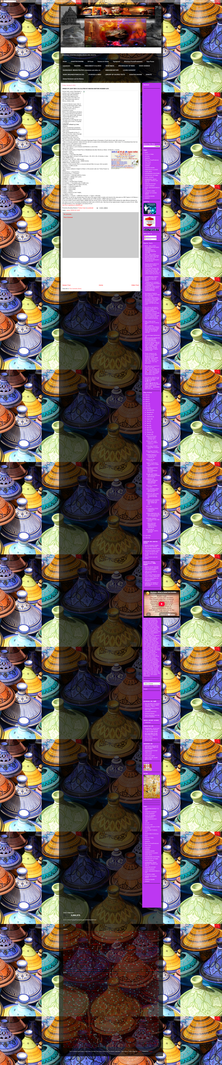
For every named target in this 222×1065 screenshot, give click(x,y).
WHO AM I (124, 1040)
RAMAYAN (144, 1008)
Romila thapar (104, 1012)
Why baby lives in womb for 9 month (146, 1040)
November (149, 412)
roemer (68, 210)
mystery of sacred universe (142, 997)
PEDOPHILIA (154, 1002)
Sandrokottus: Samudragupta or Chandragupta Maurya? (98, 1014)
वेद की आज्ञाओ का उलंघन (87, 1046)
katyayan (155, 985)
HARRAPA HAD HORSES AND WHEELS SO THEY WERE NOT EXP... (152, 502)
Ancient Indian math (81, 939)
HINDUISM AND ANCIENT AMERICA (76, 972)
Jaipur (150, 982)
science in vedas (149, 1015)
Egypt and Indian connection (107, 960)
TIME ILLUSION (125, 1028)
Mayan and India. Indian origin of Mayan (121, 994)
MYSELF (125, 997)
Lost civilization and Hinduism (126, 990)
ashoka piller (154, 943)
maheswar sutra (135, 992)
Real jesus (87, 1011)
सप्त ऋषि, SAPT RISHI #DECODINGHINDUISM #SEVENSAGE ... (153, 476)
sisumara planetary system (152, 1018)
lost (156, 989)
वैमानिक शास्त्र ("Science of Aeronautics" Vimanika (117, 1046)
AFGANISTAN (125, 934)
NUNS (116, 1000)
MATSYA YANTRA (73, 994)
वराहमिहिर (66, 1046)
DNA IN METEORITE (130, 959)
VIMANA (115, 1039)
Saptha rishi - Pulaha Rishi (75, 1015)
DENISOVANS (88, 959)
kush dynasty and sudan (111, 988)
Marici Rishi (112, 993)
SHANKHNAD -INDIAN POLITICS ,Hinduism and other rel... (82, 70)
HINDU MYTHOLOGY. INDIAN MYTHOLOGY (87, 970)
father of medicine (92, 961)
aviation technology (82, 946)
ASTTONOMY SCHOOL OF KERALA (112, 945)
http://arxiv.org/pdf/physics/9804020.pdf (72, 205)
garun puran (156, 963)
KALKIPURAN (85, 985)
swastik (116, 1024)
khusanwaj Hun (97, 986)
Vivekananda (154, 1039)
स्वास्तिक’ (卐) (82, 1047)
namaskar (152, 997)
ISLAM (102, 982)
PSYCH (73, 1007)
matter (81, 994)
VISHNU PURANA (146, 1039)
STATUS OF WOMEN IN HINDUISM (118, 1022)
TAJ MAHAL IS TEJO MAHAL (139, 1024)
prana (94, 1005)
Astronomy (87, 945)
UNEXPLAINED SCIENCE (69, 1031)
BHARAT (111, 948)
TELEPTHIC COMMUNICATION (70, 1026)
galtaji (141, 963)
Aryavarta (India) (138, 943)
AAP (156, 932)
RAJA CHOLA (83, 1008)
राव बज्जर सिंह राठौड (151, 1044)
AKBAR (69, 935)
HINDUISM (147, 722)
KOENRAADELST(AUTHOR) (152, 173)
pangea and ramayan (92, 1002)
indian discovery (139, 978)
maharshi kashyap (114, 992)
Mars (125, 993)
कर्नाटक (150, 1042)
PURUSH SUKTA (87, 1007)
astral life (69, 945)
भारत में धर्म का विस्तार (103, 1044)
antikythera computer (153, 942)
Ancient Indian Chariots (128, 938)
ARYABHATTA (109, 943)
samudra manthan (153, 1012)
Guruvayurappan (150, 965)
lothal (66, 992)
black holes (65, 951)
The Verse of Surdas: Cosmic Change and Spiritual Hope (152, 551)
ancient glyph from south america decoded (111, 936)
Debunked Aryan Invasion (139, 957)
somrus (143, 1019)
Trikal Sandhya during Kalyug (152, 548)
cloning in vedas (153, 955)
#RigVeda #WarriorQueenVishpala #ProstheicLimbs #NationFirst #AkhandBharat (88, 931)
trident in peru (101, 1030)
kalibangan (70, 985)
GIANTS (122, 964)
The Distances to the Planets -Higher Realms (147, 1026)
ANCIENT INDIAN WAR (81, 940)
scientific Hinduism (80, 1016)
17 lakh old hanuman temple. (104, 932)
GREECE (100, 965)
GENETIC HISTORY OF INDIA (111, 964)
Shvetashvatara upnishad (89, 1018)
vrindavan (73, 1040)
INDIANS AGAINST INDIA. (145, 979)
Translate (155, 685)
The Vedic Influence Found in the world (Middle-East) (142, 1027)
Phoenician (96, 1004)
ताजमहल (93, 1043)
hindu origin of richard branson (106, 970)
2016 (146, 406)
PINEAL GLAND (114, 1004)
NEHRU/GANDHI (146, 998)
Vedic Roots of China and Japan (129, 1038)
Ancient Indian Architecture (151, 833)
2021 (146, 395)
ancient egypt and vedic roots (70, 936)
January (149, 434)
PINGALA (121, 1004)
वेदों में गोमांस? (101, 1046)
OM (148, 1000)
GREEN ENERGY (108, 965)
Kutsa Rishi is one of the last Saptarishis (127, 988)
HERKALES (155, 967)
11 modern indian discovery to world (150, 931)
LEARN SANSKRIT (129, 70)
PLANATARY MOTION (133, 1004)
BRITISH (103, 952)
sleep (95, 1019)
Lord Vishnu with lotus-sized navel (146, 989)
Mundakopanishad (106, 997)
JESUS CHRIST (98, 983)
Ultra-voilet (155, 1030)
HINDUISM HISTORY (112, 70)
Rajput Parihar (98, 1008)
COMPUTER (109, 956)
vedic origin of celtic (101, 1038)
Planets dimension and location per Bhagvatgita (151, 354)
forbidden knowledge (131, 961)
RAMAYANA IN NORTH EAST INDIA (100, 1009)
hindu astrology (94, 968)
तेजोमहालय (98, 1043)
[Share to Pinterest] (107, 208)
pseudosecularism (67, 1007)
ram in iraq (119, 1008)
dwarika (65, 960)
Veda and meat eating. (80, 1034)
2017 (146, 403)
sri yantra (82, 1022)
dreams (137, 959)
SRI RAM (143, 1020)
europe (144, 960)
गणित (81, 1043)
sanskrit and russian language (130, 1014)
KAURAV (72, 986)
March (148, 430)
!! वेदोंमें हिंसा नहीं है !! (66, 931)
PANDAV (85, 1002)
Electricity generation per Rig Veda (135, 960)
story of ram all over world (132, 1022)
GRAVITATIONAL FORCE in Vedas (77, 965)
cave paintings (129, 953)
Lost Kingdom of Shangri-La (153, 990)
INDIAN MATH (88, 979)
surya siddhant (122, 1023)
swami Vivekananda (100, 1024)
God (127, 964)
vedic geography (68, 1038)
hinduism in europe (88, 974)
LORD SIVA (133, 989)
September (150, 416)
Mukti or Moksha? (92, 997)
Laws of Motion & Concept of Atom (80, 989)
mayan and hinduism (93, 994)
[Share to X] (103, 208)
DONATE (149, 74)
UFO (145, 1030)
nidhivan (82, 1000)
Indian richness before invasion (123, 979)
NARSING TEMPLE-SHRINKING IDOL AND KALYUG (152, 520)
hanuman (70, 967)
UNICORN (80, 1031)
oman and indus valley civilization (77, 1001)
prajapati (89, 1005)
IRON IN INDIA (152, 981)
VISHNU (131, 1039)
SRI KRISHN (126, 1020)
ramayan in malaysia (154, 1008)
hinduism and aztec (91, 972)
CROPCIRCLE (94, 957)
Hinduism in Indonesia (100, 974)
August (149, 419)
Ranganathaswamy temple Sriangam (118, 1009)
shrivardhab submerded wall (69, 1018)
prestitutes (155, 1005)
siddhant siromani (100, 1018)
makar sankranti (144, 992)
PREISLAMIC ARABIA (145, 1005)
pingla (126, 1004)
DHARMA (77, 66)
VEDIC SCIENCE (144, 66)
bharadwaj (104, 948)
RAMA (124, 1008)
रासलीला (157, 1044)
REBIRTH (93, 1011)
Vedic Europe (156, 1036)
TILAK (118, 1028)
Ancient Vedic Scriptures (151, 830)
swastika (121, 1024)
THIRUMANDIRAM (86, 1028)
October (149, 414)
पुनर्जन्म (115, 1043)
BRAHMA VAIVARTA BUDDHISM (116, 951)
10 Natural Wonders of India (111, 931)
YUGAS (110, 1042)
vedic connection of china (88, 1036)
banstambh (129, 946)
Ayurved (147, 822)
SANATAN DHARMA (79, 1014)
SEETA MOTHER (96, 1016)
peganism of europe (68, 1004)
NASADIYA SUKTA (93, 998)
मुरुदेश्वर (137, 1044)
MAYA (85, 994)
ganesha (145, 963)
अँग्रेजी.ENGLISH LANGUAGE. (137, 1042)
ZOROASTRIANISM (123, 1042)
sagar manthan (112, 1012)
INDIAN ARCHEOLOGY (151, 819)
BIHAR (145, 949)
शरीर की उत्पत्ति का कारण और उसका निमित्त (137, 1046)
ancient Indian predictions (152, 939)
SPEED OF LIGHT (75, 210)
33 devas (136, 932)
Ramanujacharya (130, 1008)
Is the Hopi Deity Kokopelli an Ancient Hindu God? (78, 982)
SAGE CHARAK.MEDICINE (133, 1012)
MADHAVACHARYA (73, 992)
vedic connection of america (151, 1034)
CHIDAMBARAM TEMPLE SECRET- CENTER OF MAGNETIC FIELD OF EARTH (151, 278)
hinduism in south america (145, 974)
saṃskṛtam (66, 66)
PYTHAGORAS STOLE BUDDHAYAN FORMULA (152, 510)
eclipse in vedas (77, 960)
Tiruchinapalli (154, 1028)
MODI (132, 996)
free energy (70, 963)
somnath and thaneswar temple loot (131, 1019)
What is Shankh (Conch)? (105, 1040)
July (148, 421)
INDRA (115, 981)
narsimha (75, 998)
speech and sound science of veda (75, 1020)
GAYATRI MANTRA (84, 964)
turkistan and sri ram (134, 1030)
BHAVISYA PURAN (67, 949)
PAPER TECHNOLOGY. (109, 1002)
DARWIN (123, 957)
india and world (88, 978)
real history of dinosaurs (77, 1011)
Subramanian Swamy (153, 1022)
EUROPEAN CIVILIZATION (153, 960)
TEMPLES (92, 1026)
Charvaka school (74, 955)
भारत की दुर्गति (96, 1044)
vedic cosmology (114, 1036)
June (148, 423)
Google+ (146, 689)
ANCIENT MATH (143, 940)
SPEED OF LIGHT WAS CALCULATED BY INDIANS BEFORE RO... (152, 496)
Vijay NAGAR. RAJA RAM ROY (105, 1039)
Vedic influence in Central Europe (79, 1038)
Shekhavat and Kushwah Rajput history (151, 751)
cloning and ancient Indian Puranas (140, 955)
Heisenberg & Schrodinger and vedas (142, 967)
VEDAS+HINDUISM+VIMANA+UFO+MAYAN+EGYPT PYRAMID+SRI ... (153, 515)
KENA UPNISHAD (85, 986)
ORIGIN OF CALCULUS (139, 1001)
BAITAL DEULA (104, 946)
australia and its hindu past (69, 946)
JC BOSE (84, 983)
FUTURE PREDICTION (93, 963)
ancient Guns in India (126, 936)
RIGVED (146, 1011)
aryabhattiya (118, 943)
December (149, 410)
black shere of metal (74, 951)
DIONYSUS (108, 959)
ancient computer (153, 935)
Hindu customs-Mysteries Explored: (135, 968)
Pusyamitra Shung (96, 1007)
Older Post (135, 285)
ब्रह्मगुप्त (82, 1044)
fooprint (123, 961)
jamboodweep (156, 982)
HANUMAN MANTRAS (150, 711)
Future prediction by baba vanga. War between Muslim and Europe (117, 963)
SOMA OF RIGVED (111, 1019)
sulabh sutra (82, 1023)
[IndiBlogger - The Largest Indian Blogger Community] (150, 213)
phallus (90, 1004)
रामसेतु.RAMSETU (143, 1044)
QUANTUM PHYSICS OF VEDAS (143, 1007)
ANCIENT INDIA (136, 936)
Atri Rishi (155, 945)
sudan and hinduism (67, 1023)
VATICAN (146, 1032)
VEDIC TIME (72, 1039)
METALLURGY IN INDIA (110, 996)
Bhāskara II (126, 948)
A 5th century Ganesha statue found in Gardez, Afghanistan (152, 575)
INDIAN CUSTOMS (131, 978)
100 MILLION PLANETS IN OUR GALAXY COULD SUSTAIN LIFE (152, 265)
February (149, 432)
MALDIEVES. (67, 993)
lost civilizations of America (140, 990)
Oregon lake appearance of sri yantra (124, 1001)
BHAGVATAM (69, 948)
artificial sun (79, 943)
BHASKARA (119, 948)
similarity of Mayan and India (139, 1018)
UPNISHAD (148, 1031)
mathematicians (131, 993)
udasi (141, 1030)
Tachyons (127, 1024)
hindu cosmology (121, 968)
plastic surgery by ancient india (151, 1004)
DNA (122, 959)
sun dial (93, 1023)
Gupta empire (148, 754)
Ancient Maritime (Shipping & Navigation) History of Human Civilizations (120, 940)
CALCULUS (103, 953)
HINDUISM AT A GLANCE (93, 66)
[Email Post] (97, 208)
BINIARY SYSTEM (152, 949)
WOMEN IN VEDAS (76, 1042)
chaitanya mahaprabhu (153, 953)
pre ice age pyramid (116, 1005)
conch (125, 956)
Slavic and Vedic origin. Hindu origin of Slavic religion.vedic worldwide (77, 1019)
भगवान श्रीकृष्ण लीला (88, 1044)
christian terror (109, 955)
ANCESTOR (79, 935)
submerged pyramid (143, 1022)
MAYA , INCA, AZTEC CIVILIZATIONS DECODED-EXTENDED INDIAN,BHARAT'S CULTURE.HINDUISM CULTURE (152, 249)
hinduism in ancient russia (118, 972)
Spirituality (113, 1020)
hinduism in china (66, 974)
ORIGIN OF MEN (151, 1001)
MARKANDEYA (119, 993)
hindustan (128, 975)
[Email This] (100, 208)
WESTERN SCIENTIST (81, 1040)
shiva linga (154, 1016)
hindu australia (103, 968)
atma (138, 945)
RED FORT (100, 1011)
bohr (97, 951)
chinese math (101, 955)
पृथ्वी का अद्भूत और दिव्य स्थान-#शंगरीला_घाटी (125, 1043)
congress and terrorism (133, 956)
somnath (119, 1019)
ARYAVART (130, 943)
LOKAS (116, 989)
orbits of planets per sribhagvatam (107, 1001)
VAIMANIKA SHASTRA (68, 1032)
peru (76, 1004)
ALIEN (74, 935)
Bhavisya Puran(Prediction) (133, 61)
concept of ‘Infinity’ (117, 956)
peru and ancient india (82, 1004)
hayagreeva (123, 967)
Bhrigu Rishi (123, 949)
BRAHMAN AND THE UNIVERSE (138, 951)
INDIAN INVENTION (149, 978)
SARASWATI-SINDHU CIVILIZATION (116, 1015)
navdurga (108, 998)
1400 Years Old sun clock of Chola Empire (87, 932)
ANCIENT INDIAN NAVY (140, 939)
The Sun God (125, 1027)
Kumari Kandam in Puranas (84, 988)
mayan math (134, 994)
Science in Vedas (103, 61)
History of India (85, 977)
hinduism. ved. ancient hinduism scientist (112, 975)
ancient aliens (136, 935)
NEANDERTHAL (127, 998)
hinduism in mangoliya (120, 974)
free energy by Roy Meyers (80, 963)
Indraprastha (120, 981)
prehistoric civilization (133, 1005)
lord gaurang (126, 989)
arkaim (74, 943)
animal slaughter (143, 942)
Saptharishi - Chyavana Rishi (100, 1015)
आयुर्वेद (146, 821)
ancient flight (81, 936)
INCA (151, 976)
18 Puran (90, 61)
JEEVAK (91, 983)
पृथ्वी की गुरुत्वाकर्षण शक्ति (138, 1043)
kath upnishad (149, 985)
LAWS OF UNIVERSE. (93, 989)
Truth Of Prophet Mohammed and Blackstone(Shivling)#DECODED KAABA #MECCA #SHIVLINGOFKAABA (152, 338)
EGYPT (88, 960)
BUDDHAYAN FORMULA (120, 952)
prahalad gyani (83, 1005)
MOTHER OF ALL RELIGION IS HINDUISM (74, 997)
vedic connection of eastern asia (102, 1036)
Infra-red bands (144, 981)
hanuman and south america (79, 967)
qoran (125, 1007)
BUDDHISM (131, 952)
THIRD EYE (71, 1028)
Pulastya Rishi (79, 1007)
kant (125, 985)
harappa (110, 967)
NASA (85, 998)
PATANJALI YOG (146, 1002)
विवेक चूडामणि (77, 1046)
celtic (135, 953)
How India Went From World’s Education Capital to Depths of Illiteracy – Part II (152, 705)
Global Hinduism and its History (73, 79)
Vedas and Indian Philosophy (104, 1034)
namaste (157, 997)
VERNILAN (95, 1039)
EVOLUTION (83, 961)
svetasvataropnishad (90, 1024)
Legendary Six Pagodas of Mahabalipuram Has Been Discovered (151, 584)
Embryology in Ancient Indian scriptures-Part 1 (152, 451)
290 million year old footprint (117, 932)
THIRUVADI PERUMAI (96, 1028)
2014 (146, 535)
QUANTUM (130, 1007)
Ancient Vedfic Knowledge (81, 942)
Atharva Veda (125, 945)
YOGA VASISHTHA (103, 1042)
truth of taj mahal (118, 1030)
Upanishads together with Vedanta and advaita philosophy (131, 1031)
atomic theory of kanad (146, 945)
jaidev (140, 982)
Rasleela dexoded (153, 1009)
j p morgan (135, 982)
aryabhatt (102, 943)
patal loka (140, 1002)
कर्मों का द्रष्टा (155, 1042)
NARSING (81, 998)
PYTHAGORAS (118, 1007)
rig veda (139, 1011)
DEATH (129, 957)
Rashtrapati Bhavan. (144, 1009)
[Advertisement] (101, 271)
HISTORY (154, 975)
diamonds (102, 959)
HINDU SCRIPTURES (125, 970)
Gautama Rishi (74, 964)
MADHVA (82, 992)
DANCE (117, 957)
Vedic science (141, 1038)
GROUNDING (116, 965)
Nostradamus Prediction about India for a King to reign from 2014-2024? (152, 295)
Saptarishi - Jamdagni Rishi (144, 1014)
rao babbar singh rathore (133, 1009)
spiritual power (106, 1020)
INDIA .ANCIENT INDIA (69, 978)
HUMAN (114, 976)
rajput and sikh (91, 1008)
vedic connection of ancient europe (71, 1036)
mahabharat (105, 992)
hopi (109, 976)
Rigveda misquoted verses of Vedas (75, 1012)
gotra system (154, 964)
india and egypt (80, 978)
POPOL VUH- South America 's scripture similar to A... (152, 443)
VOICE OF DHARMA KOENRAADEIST (150, 816)
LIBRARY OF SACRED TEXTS (115, 74)
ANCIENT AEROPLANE (125, 935)
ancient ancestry (145, 935)
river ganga (87, 1012)
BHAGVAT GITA (154, 946)
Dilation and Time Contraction (150, 460)
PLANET (141, 1004)
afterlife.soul (150, 934)
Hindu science (116, 970)
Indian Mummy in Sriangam (98, 979)
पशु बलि (110, 1043)
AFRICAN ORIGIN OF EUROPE (137, 934)
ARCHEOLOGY (67, 943)
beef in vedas (143, 946)
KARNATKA (141, 985)
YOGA (96, 1042)
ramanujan (138, 1008)
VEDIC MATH (109, 66)
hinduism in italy (111, 974)
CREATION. (86, 957)
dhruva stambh (96, 959)
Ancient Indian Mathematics (94, 939)
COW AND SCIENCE (75, 957)
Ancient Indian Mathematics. (109, 939)
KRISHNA (144, 986)
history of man (94, 976)
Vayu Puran (150, 61)
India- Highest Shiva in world (99, 978)
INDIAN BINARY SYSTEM (111, 978)
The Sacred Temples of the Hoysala (82, 1027)
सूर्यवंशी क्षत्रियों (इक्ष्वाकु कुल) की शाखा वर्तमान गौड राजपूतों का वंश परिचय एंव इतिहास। (151, 747)
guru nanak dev (142, 965)
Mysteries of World (132, 997)
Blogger (150, 1051)
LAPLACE (150, 988)
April (148, 427)
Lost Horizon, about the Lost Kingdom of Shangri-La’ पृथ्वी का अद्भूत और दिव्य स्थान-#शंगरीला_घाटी (152, 379)
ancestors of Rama (98, 935)
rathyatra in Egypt (66, 1011)
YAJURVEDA (85, 1042)
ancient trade (70, 942)
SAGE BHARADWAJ (121, 1012)
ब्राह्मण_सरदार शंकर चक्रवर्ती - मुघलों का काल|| (151, 758)
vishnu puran (138, 1039)
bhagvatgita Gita (78, 948)
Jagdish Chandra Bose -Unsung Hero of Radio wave (152, 464)
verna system (88, 1039)
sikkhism (107, 1018)
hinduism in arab (130, 972)
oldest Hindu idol (142, 1000)
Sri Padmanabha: (135, 1020)
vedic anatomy (117, 1034)
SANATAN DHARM (77, 61)
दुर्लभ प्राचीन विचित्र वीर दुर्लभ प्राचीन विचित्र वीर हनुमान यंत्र (151, 734)
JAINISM (145, 982)
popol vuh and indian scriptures (70, 1005)
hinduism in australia (141, 972)
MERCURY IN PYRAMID (97, 996)
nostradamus (110, 1000)
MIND (127, 996)
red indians (106, 1011)
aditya (102, 934)
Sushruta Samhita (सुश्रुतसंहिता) (77, 1024)
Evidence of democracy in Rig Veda (72, 961)
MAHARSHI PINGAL (124, 992)
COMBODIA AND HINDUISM (70, 956)
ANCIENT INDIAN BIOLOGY (98, 938)
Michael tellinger (121, 996)
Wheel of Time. (116, 1040)
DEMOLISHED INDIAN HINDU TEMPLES (73, 959)
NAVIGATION (114, 998)
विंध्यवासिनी (71, 1046)
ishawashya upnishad (94, 982)
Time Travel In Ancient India (137, 1028)
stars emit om (106, 1022)
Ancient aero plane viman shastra (111, 935)
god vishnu (140, 964)
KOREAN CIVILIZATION (135, 986)
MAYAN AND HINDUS (105, 994)
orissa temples (72, 1002)
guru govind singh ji (133, 965)
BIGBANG (140, 949)
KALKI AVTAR (77, 985)
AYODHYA (90, 946)
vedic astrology (140, 1034)
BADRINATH (97, 946)
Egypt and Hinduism (96, 960)
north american (102, 1000)
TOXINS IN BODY (75, 1030)
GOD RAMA (133, 964)
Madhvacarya (88, 992)
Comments (148, 239)
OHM (120, 1000)
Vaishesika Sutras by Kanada (83, 1032)
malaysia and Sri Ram (154, 992)
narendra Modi (68, 998)
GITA (146, 832)
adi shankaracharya (94, 934)
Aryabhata (95, 943)
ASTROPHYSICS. (96, 945)
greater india (94, 965)
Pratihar (108, 1005)
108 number (139, 931)
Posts (147, 236)
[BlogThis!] (102, 208)
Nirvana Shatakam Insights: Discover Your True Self (152, 546)
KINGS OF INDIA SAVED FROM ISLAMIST (119, 986)
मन (117, 1044)
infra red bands (137, 981)
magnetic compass (96, 992)
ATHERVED (132, 945)
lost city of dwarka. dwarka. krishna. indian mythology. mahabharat (80, 990)
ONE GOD (87, 1001)
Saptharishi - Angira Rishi (87, 1015)
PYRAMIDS (110, 1007)
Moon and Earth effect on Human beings (151, 739)
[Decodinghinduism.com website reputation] (149, 226)
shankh (116, 1016)
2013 (146, 537)
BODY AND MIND (90, 951)
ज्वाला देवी (88, 1043)
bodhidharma (82, 951)
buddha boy (109, 952)
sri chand (120, 1020)
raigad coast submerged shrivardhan (70, 1008)
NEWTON (76, 1000)
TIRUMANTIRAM (66, 1030)
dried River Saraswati (145, 959)
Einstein (124, 960)
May (148, 425)
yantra (91, 1042)
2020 (146, 397)
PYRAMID (103, 1007)
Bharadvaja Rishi (97, 948)
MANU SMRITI (90, 993)
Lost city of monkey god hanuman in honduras (108, 990)
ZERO (115, 1042)
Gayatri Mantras (94, 964)
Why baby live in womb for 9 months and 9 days (152, 366)
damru (112, 957)
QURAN (155, 1007)
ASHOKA (147, 943)
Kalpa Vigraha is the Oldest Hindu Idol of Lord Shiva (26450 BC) (104, 985)
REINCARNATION (130, 1011)
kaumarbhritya (66, 986)
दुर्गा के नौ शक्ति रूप (104, 1043)
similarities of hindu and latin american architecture (121, 1018)
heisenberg (129, 967)
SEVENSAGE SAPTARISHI (107, 1016)
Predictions (124, 1005)
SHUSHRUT (78, 1018)
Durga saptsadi (154, 959)
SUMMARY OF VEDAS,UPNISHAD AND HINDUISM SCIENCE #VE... (152, 481)
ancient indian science (68, 940)
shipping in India (140, 1016)
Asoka (64, 945)
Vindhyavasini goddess (123, 1039)
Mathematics (138, 993)
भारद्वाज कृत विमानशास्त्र (112, 1044)
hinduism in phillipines (131, 974)
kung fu (102, 988)
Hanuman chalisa (89, 967)
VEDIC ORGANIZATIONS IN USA (73, 74)
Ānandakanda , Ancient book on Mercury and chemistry (152, 729)
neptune (153, 998)
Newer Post (66, 285)
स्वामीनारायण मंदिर (76, 1047)
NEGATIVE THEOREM (136, 998)
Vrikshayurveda (66, 1040)
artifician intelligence (87, 943)
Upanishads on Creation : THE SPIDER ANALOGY (104, 1031)
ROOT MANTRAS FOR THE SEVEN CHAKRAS (152, 716)
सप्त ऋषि (147, 1046)
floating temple (117, 961)
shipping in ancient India (129, 1016)
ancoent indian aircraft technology (129, 942)
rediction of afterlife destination (117, 1011)
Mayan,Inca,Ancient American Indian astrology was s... (151, 438)
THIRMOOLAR (79, 1028)
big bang (134, 949)
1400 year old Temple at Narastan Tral (151, 572)
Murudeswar (115, 997)
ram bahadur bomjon (111, 1008)
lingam (101, 989)
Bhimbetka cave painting (93, 949)
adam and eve (84, 934)
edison (83, 960)
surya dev (115, 1023)
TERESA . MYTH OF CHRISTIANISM (105, 1026)
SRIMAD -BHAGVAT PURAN (92, 1022)
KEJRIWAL (78, 986)
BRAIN (156, 951)
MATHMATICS (146, 993)
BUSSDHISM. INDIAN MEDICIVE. (85, 953)
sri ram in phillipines (74, 1022)
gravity (87, 966)
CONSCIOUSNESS (146, 956)
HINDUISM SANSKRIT (151, 812)
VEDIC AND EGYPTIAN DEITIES (128, 1034)
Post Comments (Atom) (75, 288)
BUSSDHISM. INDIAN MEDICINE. (70, 953)
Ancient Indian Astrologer (84, 938)
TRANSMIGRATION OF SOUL (88, 1030)
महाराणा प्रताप (132, 1044)
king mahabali (104, 986)
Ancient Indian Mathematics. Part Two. (126, 939)
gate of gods (67, 964)
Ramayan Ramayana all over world (83, 1009)
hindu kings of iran (71, 970)
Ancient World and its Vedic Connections (108, 942)
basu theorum (136, 946)
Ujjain (150, 1030)
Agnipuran (116, 61)
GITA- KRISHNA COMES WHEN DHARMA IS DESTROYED (152, 490)
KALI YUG (149, 506)
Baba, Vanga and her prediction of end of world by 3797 (152, 323)
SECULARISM (89, 1016)
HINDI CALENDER (76, 968)
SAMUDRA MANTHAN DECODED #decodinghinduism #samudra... (152, 470)
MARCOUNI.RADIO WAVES (101, 993)
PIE (107, 1004)
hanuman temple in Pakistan (100, 967)
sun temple (99, 1023)
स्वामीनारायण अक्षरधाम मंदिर (67, 1047)
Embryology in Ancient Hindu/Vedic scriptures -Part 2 (153, 447)
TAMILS (155, 1024)
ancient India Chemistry (147, 936)
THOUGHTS (113, 1028)
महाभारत (126, 1044)
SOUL (148, 1019)
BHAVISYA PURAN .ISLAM (80, 949)
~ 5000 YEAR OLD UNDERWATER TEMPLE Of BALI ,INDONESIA (151, 525)
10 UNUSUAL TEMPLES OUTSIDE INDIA (126, 931)
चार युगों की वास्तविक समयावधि (151, 731)
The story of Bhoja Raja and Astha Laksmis (111, 1027)
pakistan (79, 1002)
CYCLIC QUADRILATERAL (104, 957)
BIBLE (129, 949)
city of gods (128, 955)
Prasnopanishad (101, 1005)
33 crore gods (128, 932)
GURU (126, 965)
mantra (83, 993)
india (156, 976)
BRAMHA (96, 952)
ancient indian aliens (72, 938)
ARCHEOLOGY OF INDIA (126, 66)
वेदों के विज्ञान (95, 1046)
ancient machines (91, 940)
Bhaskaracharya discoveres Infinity (150, 948)
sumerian (88, 1023)
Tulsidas (126, 1030)
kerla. (91, 986)
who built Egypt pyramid (132, 1040)
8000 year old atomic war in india (147, 932)
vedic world (81, 1039)
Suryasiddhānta (149, 1023)
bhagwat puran (87, 948)
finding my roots (101, 961)
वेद (81, 1046)
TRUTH (111, 1030)
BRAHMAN (127, 951)
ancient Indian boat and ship (114, 938)
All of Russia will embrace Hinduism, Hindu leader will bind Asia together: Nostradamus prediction (151, 309)
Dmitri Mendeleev (116, 959)
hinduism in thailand (76, 975)
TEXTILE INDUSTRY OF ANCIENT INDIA (128, 1026)
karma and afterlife (132, 985)
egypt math (117, 960)
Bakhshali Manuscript (113, 946)
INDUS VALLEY (128, 981)
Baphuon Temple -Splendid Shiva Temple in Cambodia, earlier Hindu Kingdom (152, 568)
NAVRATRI (120, 998)
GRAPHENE (65, 965)
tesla (117, 1026)
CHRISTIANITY (119, 955)
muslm (120, 997)
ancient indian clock (138, 938)
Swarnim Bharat (109, 1024)
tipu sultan (148, 1028)
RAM (104, 1008)
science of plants (71, 1016)
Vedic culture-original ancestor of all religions (130, 1036)
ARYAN (124, 943)
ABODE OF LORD (67, 934)
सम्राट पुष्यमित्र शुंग (154, 1046)
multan (99, 997)
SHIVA (147, 1016)
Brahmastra (150, 951)
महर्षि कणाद (121, 1044)
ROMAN (98, 1012)
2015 (146, 408)
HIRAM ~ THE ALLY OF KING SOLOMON (141, 975)
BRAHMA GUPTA (104, 951)
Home (65, 61)
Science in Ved (148, 824)
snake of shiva (100, 1019)
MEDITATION (75, 996)
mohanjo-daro (139, 996)
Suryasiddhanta (141, 1023)
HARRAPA (116, 967)
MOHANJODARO (149, 996)
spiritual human (99, 1020)
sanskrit (113, 1014)
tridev (107, 1030)
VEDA (72, 1034)
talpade (149, 1024)
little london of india (109, 989)
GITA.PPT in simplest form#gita (151, 486)
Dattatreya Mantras (150, 713)
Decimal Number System (152, 957)
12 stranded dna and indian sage (70, 932)
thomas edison (106, 1028)
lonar (121, 989)
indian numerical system (111, 979)
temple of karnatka (83, 1026)
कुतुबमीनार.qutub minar (73, 1043)
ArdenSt (140, 1051)
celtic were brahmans (142, 953)
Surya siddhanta (132, 1023)
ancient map (99, 940)
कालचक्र (64, 1043)
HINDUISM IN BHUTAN (152, 972)
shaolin (120, 1016)
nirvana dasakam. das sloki (91, 1000)
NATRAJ (102, 998)
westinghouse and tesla (94, 1040)
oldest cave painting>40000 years (130, 1000)
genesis (100, 964)
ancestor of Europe (88, 935)
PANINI (100, 1002)
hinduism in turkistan (86, 975)
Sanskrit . (118, 1014)
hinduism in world (96, 975)
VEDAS (90, 1035)
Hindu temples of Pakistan (136, 970)
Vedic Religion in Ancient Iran (114, 1038)
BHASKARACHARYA (135, 948)
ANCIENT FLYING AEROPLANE (93, 936)
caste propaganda (111, 953)
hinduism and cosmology (103, 972)
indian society (134, 979)
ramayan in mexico (69, 1009)
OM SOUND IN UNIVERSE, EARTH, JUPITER (152, 531)
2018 (146, 401)
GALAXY (136, 963)
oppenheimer (94, 1001)
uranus (155, 1031)
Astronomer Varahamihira (78, 945)
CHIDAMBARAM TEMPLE (86, 955)
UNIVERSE (87, 1031)
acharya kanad (76, 934)
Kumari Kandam (72, 988)
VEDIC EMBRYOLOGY (146, 1036)
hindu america (84, 968)
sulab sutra (76, 1023)
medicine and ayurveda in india (145, 994)
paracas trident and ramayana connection (126, 1002)
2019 (146, 399)
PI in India (102, 1004)
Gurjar (122, 965)
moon (156, 996)
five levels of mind (109, 961)
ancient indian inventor (69, 939)
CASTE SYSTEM (121, 953)
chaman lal (67, 955)
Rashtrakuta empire (150, 755)
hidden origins (66, 968)
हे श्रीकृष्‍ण (93, 1047)
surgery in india (107, 1023)
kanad (120, 985)
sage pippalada (145, 1012)
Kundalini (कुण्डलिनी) (95, 988)
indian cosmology (121, 978)
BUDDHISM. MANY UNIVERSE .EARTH (146, 952)
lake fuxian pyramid (142, 988)
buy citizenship (97, 953)
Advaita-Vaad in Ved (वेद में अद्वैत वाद (113, 934)
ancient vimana (93, 942)
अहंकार (146, 1042)
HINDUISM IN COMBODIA (77, 974)
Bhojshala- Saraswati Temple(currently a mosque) (110, 949)
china (95, 955)
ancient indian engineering (150, 938)
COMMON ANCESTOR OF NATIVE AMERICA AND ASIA (92, 956)
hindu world (145, 970)
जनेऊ (84, 1043)
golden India (148, 964)
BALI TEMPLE (122, 946)
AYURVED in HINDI (94, 74)
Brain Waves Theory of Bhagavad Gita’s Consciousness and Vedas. (77, 952)
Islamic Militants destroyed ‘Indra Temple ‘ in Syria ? (119, 982)
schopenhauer (131, 1015)
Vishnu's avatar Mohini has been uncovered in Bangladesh (151, 579)
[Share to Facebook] (105, 208)
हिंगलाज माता (89, 1047)
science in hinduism (140, 1015)
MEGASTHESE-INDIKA (85, 996)
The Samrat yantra (96, 1027)
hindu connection (112, 968)
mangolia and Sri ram (76, 993)
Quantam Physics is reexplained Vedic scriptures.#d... (151, 456)
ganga (150, 963)
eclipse (70, 960)
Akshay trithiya (148, 737)
